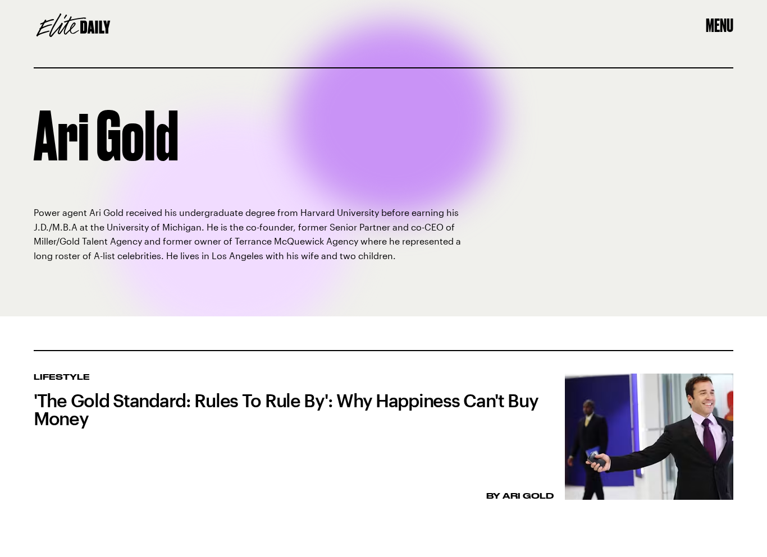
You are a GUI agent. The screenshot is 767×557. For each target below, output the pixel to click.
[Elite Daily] (73, 25)
